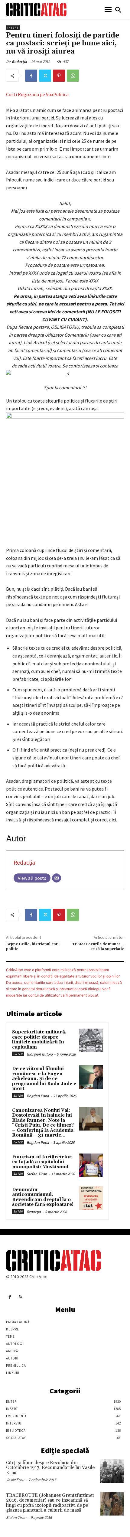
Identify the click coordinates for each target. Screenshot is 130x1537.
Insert (12, 28)
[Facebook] (31, 76)
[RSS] (20, 1297)
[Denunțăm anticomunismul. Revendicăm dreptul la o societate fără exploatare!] (91, 1198)
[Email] (56, 878)
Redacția (19, 61)
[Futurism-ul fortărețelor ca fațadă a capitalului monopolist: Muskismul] (91, 1165)
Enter (18, 1054)
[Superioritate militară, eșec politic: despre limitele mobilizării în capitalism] (91, 1040)
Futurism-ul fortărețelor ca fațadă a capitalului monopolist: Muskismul (42, 1162)
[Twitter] (45, 76)
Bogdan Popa (38, 1095)
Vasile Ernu (15, 1479)
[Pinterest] (59, 76)
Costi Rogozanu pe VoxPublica (37, 94)
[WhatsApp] (73, 76)
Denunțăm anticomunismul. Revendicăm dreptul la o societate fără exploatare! (42, 1197)
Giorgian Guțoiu (40, 1054)
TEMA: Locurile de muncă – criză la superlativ (98, 946)
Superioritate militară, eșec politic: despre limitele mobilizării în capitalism (39, 1039)
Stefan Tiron (37, 1173)
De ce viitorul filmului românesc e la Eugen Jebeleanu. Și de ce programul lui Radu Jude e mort (44, 1079)
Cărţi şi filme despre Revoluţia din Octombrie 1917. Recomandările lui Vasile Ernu (50, 1468)
